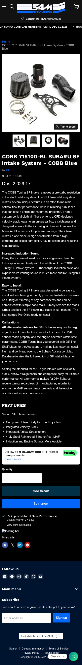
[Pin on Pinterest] (27, 545)
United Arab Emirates (39, 636)
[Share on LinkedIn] (20, 545)
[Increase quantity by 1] (37, 478)
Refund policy (52, 652)
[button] (19, 141)
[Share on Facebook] (5, 545)
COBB (10, 170)
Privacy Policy (31, 652)
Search (13, 648)
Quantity (7, 469)
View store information (19, 525)
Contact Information (33, 648)
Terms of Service (58, 648)
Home (6, 41)
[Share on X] (13, 545)
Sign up (61, 618)
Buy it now (41, 503)
